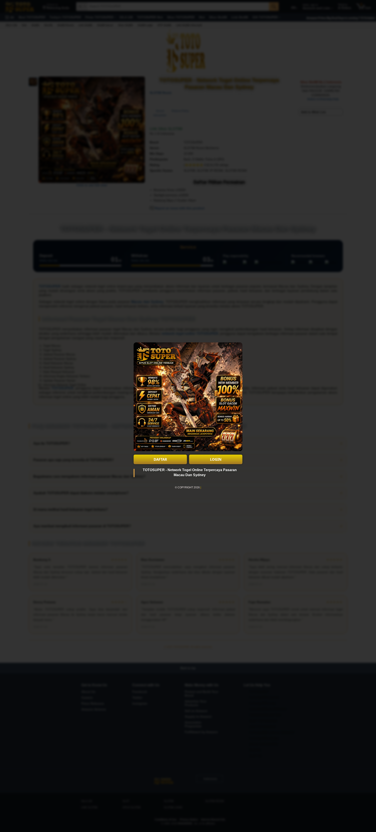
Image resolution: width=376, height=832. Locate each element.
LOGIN (216, 459)
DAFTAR (160, 459)
